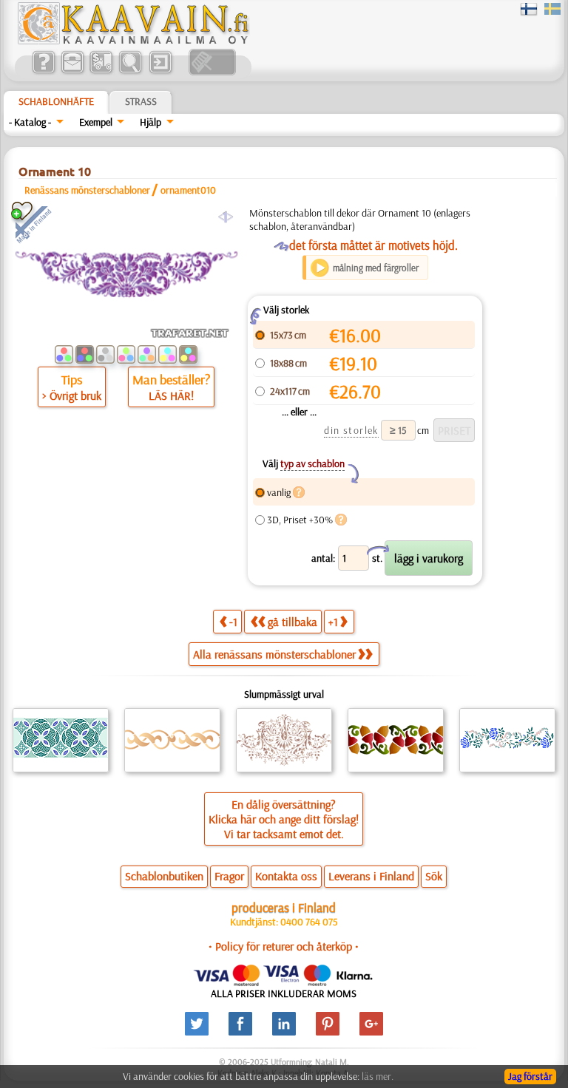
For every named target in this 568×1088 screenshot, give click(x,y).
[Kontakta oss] (72, 71)
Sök (433, 875)
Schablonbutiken (164, 875)
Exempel (95, 122)
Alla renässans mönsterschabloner (274, 654)
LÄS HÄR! (171, 395)
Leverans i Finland (371, 875)
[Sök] (129, 71)
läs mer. (377, 1076)
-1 (233, 621)
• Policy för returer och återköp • (284, 946)
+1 (333, 621)
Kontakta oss (286, 875)
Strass (141, 101)
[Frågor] (43, 71)
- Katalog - (30, 122)
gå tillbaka (292, 621)
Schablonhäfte (56, 101)
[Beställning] (101, 71)
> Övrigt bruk (71, 395)
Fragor (229, 875)
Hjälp (150, 122)
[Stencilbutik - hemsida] (132, 40)
